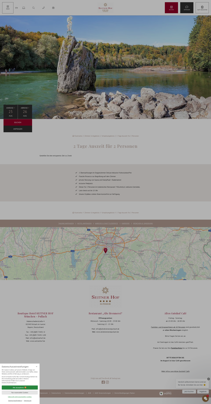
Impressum (27, 401)
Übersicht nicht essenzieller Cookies (20, 397)
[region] (20, 376)
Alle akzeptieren (18, 387)
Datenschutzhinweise (15, 401)
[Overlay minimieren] (37, 367)
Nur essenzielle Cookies (19, 392)
